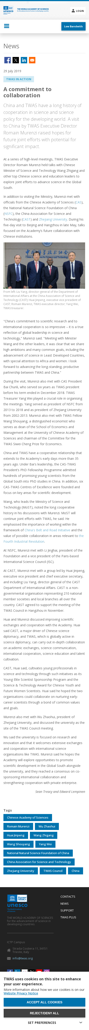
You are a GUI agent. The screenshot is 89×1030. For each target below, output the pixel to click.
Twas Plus (68, 917)
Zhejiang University (53, 219)
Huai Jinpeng (15, 835)
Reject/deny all (44, 1013)
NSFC (8, 213)
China (75, 871)
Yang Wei (45, 844)
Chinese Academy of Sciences (27, 817)
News (64, 904)
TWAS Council (53, 871)
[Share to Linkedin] (24, 60)
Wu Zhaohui (47, 826)
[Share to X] (16, 60)
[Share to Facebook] (7, 60)
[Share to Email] (32, 60)
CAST (27, 219)
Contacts (67, 897)
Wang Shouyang (18, 844)
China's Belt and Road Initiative (47, 530)
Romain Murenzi (18, 826)
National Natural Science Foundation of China (38, 853)
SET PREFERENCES (42, 1022)
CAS (78, 202)
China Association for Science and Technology (39, 862)
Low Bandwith (73, 26)
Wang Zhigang (44, 835)
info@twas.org (23, 958)
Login (80, 11)
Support (67, 910)
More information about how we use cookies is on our (44, 991)
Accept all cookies (44, 1002)
